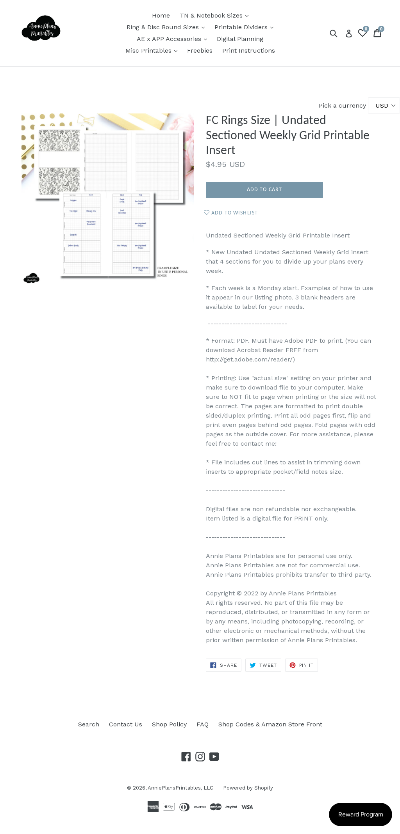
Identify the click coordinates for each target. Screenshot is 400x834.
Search (88, 724)
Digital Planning (240, 38)
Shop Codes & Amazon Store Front (270, 724)
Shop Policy (169, 724)
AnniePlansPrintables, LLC (180, 788)
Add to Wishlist (234, 213)
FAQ (202, 724)
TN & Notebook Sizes (216, 15)
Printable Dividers (245, 27)
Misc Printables (153, 50)
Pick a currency (343, 105)
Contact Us (125, 724)
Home (161, 15)
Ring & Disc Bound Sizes (168, 27)
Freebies (199, 50)
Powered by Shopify (248, 788)
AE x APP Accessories (174, 38)
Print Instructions (248, 50)
